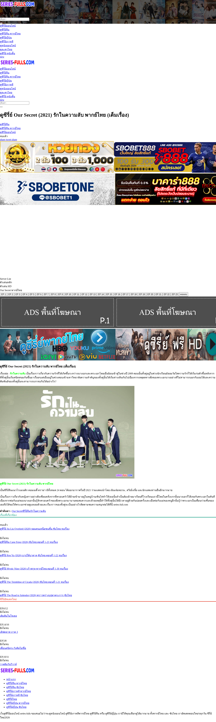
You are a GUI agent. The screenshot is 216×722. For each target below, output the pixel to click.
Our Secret (17, 511)
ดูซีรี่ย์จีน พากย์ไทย (16, 683)
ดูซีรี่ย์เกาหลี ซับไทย (17, 695)
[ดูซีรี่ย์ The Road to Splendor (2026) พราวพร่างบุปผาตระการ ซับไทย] (108, 585)
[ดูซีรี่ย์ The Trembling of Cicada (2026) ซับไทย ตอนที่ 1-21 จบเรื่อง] (108, 572)
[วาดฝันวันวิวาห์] (108, 651)
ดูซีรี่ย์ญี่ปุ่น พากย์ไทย (17, 703)
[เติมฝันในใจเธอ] (108, 603)
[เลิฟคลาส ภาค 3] (108, 619)
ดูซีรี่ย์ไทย (11, 699)
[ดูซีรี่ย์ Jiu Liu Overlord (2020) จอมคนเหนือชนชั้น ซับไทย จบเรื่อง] (108, 518)
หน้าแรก (11, 679)
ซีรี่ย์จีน (26, 511)
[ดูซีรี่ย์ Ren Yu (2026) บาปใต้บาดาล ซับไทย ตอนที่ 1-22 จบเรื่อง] (108, 545)
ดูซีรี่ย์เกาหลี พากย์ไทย (18, 691)
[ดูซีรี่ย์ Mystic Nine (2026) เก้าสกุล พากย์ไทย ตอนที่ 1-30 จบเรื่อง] (108, 558)
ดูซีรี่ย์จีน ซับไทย (15, 687)
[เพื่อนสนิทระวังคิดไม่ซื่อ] (108, 635)
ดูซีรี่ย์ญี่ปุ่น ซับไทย (16, 707)
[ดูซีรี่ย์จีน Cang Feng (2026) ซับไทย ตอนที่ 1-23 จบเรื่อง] (108, 532)
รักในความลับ (38, 511)
